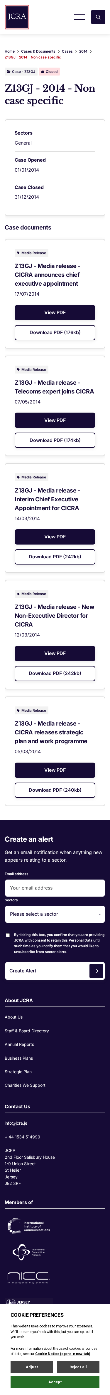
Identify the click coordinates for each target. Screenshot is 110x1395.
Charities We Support (25, 1085)
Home (10, 51)
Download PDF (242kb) (55, 557)
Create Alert (22, 971)
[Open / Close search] (98, 17)
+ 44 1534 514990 (22, 1136)
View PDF (55, 312)
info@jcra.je (16, 1123)
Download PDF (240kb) (55, 790)
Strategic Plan (18, 1071)
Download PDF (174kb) (55, 440)
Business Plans (19, 1058)
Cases (67, 51)
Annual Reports (19, 1044)
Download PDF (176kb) (55, 332)
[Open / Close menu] (79, 17)
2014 (83, 51)
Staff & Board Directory (27, 1030)
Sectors (11, 900)
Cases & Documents (38, 51)
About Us (14, 1016)
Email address (16, 874)
